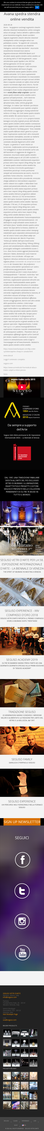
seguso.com (11, 327)
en (25, 1125)
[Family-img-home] (22, 740)
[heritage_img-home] (22, 693)
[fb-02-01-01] (22, 859)
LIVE (35, 1121)
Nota (5, 374)
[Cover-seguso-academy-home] (22, 641)
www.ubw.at (8, 355)
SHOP (16, 1125)
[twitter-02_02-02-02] (22, 891)
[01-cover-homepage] (22, 541)
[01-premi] (22, 592)
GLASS (15, 1121)
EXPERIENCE (25, 1121)
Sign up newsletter (22, 821)
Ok (37, 7)
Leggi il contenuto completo (14, 359)
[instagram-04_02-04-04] (22, 922)
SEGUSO (6, 1121)
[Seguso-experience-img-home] (22, 783)
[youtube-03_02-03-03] (22, 953)
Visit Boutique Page (10, 1014)
